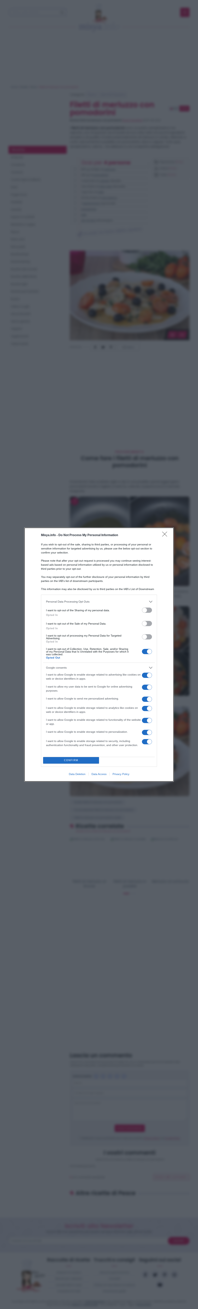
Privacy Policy (121, 774)
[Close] (166, 535)
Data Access (99, 774)
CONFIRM (71, 760)
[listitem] (99, 602)
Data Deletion (77, 774)
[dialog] (99, 654)
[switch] (147, 610)
